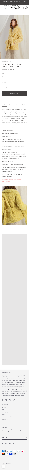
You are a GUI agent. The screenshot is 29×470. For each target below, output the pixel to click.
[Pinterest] (10, 400)
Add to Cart (14, 93)
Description (4, 105)
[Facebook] (2, 400)
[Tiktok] (14, 400)
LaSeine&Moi (5, 62)
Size (3, 74)
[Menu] (2, 7)
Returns (18, 105)
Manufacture (12, 105)
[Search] (23, 8)
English (3, 459)
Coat (10, 62)
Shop (3, 410)
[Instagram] (6, 400)
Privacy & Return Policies (8, 417)
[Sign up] (26, 437)
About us (4, 407)
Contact (3, 415)
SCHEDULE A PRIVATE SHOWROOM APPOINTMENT (11, 181)
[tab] (5, 105)
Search (3, 422)
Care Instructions (6, 412)
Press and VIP (5, 419)
